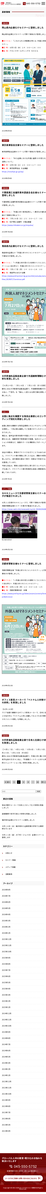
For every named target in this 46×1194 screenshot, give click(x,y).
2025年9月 (6, 958)
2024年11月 (7, 1019)
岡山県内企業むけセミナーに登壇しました (23, 27)
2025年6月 (6, 976)
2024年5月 (6, 1057)
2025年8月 (6, 964)
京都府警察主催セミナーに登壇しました (22, 563)
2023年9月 (6, 1100)
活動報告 (5, 23)
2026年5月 (6, 908)
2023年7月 (6, 1112)
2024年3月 (6, 1063)
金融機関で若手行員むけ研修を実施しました (19, 814)
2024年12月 (7, 1013)
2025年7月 (6, 970)
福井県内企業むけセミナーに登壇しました (18, 820)
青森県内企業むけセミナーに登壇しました (23, 245)
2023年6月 (6, 1118)
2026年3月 (6, 920)
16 (38, 782)
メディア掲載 (6, 489)
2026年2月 (6, 927)
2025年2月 (6, 1001)
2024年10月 (7, 1026)
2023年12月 (7, 1081)
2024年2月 (6, 1069)
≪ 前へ (7, 782)
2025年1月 (6, 1007)
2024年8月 (6, 1038)
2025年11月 (7, 945)
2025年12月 (7, 939)
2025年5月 (6, 982)
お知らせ (5, 412)
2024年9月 (6, 1032)
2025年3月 (6, 995)
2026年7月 (6, 896)
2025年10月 (7, 951)
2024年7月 (6, 1044)
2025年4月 (6, 988)
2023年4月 (6, 1131)
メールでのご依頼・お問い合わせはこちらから (23, 1178)
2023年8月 (6, 1106)
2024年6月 (6, 1050)
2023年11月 (7, 1087)
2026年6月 (6, 902)
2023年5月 (6, 1125)
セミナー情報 (10, 860)
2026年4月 (6, 914)
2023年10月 (7, 1094)
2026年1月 (6, 933)
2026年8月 (6, 889)
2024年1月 (6, 1075)
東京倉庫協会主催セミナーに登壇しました (23, 144)
